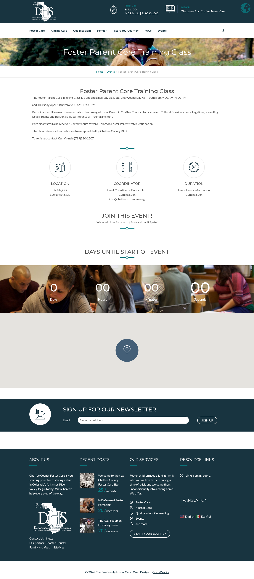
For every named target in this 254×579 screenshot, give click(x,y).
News (49, 538)
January (107, 490)
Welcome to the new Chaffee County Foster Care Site (111, 480)
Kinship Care (59, 30)
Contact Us (36, 538)
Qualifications (82, 30)
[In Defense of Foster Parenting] (87, 505)
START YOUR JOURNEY (150, 533)
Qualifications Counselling (152, 513)
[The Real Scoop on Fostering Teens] (87, 525)
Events (162, 30)
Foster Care (37, 30)
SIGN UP (207, 420)
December (108, 511)
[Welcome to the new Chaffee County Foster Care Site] (87, 480)
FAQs (148, 30)
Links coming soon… (198, 475)
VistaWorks (161, 572)
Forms (101, 30)
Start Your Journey (126, 30)
